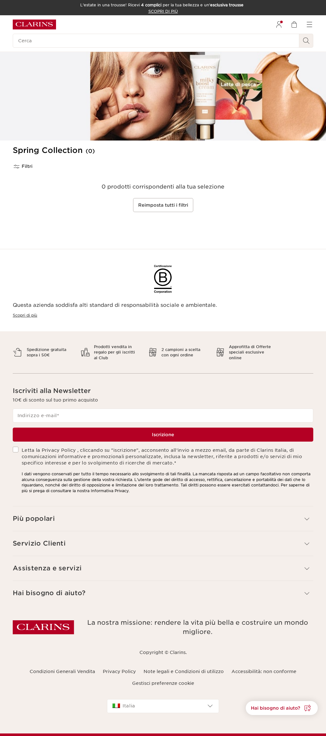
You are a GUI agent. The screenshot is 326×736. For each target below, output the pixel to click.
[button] (282, 708)
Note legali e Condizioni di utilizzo (184, 666)
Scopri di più (25, 315)
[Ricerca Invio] (306, 41)
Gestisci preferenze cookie (163, 677)
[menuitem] (279, 24)
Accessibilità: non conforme (263, 666)
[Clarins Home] (34, 24)
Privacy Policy (119, 666)
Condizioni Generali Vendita (62, 666)
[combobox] (163, 701)
